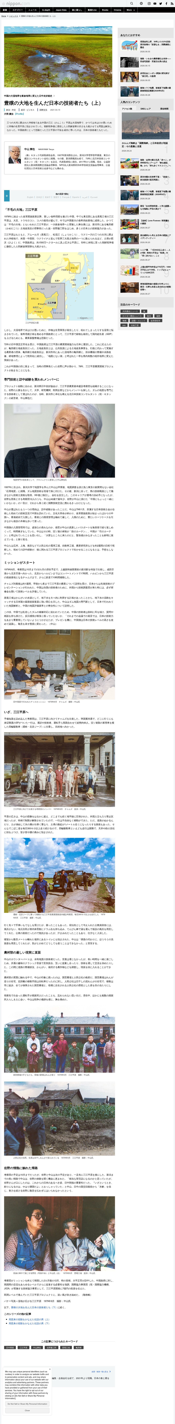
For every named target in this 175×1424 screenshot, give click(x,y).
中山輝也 (37, 1347)
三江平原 (23, 1347)
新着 (5, 9)
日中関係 (10, 1347)
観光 (149, 315)
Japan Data (61, 9)
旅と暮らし (77, 9)
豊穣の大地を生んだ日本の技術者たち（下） (34, 1307)
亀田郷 (78, 1347)
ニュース (32, 9)
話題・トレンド (138, 320)
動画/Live (92, 9)
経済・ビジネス (27, 109)
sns (124, 325)
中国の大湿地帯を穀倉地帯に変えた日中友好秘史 (28, 95)
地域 (124, 320)
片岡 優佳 (14, 113)
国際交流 (43, 109)
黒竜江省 (66, 1347)
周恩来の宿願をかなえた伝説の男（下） (30, 1323)
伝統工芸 (135, 325)
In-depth (46, 9)
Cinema (117, 9)
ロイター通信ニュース (132, 315)
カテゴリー (18, 9)
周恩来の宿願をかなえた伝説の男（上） (30, 1319)
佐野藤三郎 (51, 1347)
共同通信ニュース (130, 311)
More (130, 9)
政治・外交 (11, 109)
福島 (158, 315)
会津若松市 (155, 320)
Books (105, 9)
